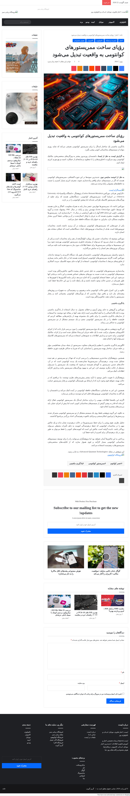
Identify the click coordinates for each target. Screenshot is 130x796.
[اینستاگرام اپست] (116, 190)
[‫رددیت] (91, 68)
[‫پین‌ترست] (97, 68)
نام (122, 672)
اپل (84, 768)
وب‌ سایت (81, 683)
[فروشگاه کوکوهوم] (116, 455)
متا (84, 778)
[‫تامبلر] (103, 68)
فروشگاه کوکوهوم (57, 737)
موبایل (101, 22)
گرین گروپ (59, 745)
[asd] (86, 169)
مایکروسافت (80, 765)
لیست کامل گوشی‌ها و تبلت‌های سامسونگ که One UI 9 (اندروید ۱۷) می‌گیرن (13, 189)
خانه (121, 35)
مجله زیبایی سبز (57, 735)
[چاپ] (121, 480)
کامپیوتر (112, 22)
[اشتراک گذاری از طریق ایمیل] (54, 474)
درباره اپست (91, 732)
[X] (115, 68)
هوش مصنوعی (79, 40)
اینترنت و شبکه (111, 40)
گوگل (83, 770)
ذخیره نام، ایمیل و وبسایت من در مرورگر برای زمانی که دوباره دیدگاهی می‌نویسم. (94, 694)
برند (81, 22)
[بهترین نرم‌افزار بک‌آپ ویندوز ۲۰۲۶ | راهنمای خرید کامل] (30, 177)
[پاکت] (73, 68)
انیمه (93, 22)
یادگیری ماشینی (76, 463)
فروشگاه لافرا (58, 743)
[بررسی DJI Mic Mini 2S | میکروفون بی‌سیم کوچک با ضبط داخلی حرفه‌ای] (59, 601)
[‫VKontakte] (85, 68)
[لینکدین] (109, 68)
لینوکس (82, 776)
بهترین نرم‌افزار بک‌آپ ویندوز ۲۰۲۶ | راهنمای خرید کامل (30, 186)
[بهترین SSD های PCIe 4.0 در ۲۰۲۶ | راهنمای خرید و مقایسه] (85, 602)
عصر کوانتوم (115, 463)
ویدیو (87, 22)
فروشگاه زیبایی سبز (43, 9)
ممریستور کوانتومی (96, 463)
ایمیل (121, 683)
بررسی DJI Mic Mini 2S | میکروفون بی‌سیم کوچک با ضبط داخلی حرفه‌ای (61, 612)
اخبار (116, 35)
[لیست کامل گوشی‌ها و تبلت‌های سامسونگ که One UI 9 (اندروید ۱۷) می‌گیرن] (13, 177)
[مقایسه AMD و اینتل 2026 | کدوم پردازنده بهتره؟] (112, 600)
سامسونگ (81, 773)
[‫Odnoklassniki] (79, 68)
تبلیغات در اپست (90, 737)
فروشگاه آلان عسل (56, 740)
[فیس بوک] (121, 68)
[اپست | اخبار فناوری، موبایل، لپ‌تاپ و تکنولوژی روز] (109, 11)
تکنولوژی (123, 22)
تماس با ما (92, 735)
